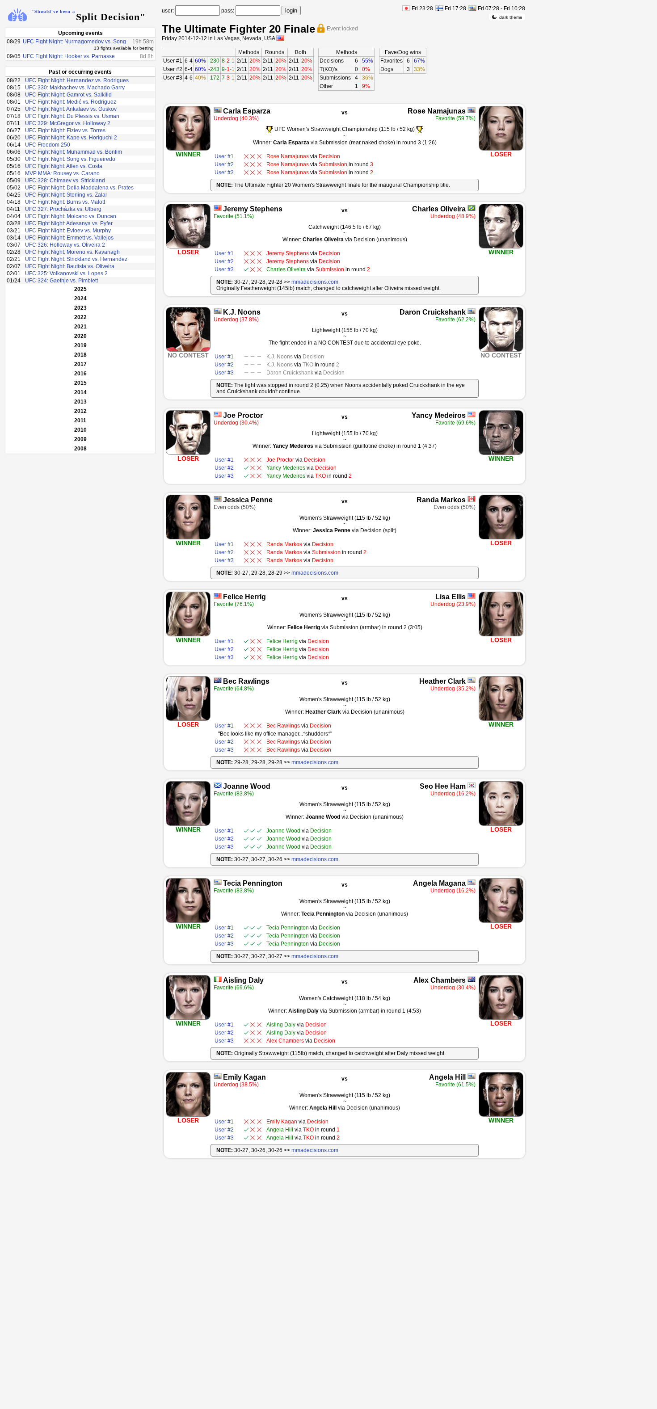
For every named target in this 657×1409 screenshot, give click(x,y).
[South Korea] (471, 785)
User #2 (172, 69)
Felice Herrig (244, 597)
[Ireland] (218, 979)
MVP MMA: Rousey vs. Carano (62, 173)
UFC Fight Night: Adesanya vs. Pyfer (69, 223)
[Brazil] (471, 208)
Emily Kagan (244, 1077)
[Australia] (218, 680)
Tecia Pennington (252, 883)
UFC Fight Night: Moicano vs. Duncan (70, 216)
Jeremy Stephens (252, 209)
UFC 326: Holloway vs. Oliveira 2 (65, 245)
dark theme (510, 17)
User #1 (172, 61)
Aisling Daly (243, 980)
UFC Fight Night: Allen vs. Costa (63, 166)
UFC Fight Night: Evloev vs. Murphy (68, 230)
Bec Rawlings (246, 681)
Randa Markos (441, 500)
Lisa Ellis (450, 597)
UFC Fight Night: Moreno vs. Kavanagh (72, 252)
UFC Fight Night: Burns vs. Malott (65, 202)
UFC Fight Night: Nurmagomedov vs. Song (74, 41)
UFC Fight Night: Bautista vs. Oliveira (69, 266)
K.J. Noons (242, 312)
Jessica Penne (248, 500)
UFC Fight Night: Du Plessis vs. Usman (72, 116)
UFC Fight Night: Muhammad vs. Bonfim (73, 152)
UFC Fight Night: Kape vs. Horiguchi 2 (71, 138)
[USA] (218, 110)
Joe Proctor (243, 415)
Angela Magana (439, 883)
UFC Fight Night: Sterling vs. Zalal (66, 195)
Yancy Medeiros (439, 415)
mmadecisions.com (314, 282)
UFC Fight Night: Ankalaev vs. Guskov (71, 109)
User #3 (172, 78)
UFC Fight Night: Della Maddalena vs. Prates (79, 188)
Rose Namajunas (437, 111)
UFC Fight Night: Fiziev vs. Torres (65, 130)
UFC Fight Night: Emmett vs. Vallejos (69, 238)
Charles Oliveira (439, 209)
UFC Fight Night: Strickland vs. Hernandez (76, 259)
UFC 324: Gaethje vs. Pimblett (61, 281)
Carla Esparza (246, 111)
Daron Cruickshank (433, 312)
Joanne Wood (246, 786)
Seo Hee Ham (443, 786)
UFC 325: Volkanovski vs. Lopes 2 (66, 273)
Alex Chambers (439, 980)
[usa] (280, 38)
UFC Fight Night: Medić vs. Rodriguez (70, 102)
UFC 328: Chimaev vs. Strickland (65, 180)
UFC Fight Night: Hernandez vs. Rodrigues (77, 80)
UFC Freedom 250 (47, 145)
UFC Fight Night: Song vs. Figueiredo (70, 159)
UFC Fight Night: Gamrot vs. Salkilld (68, 95)
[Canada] (471, 499)
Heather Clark (442, 681)
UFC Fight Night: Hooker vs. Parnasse (69, 56)
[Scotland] (218, 785)
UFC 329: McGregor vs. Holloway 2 (67, 123)
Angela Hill (447, 1077)
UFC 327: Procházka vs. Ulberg (63, 209)
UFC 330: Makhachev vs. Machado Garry (75, 87)
